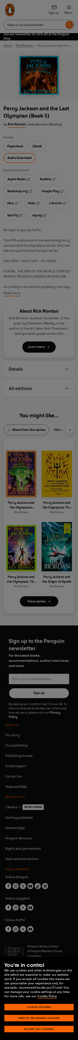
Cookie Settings (39, 1007)
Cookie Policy (47, 996)
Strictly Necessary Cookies (39, 1018)
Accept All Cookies (39, 1029)
